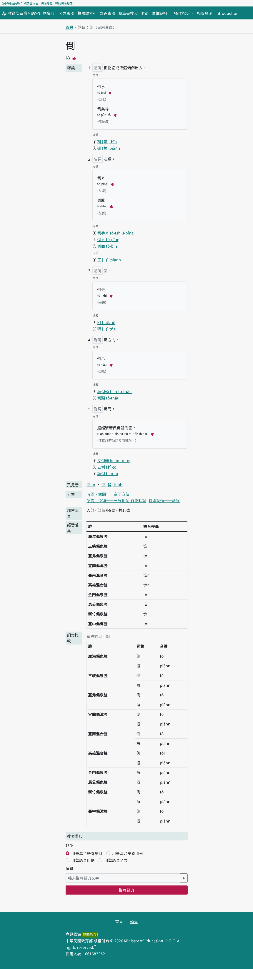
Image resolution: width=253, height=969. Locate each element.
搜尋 (69, 868)
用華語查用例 (83, 860)
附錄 (145, 13)
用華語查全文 (116, 860)
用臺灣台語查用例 (127, 853)
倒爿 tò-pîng (108, 239)
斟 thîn (107, 141)
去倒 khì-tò (106, 467)
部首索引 (107, 13)
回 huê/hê (106, 322)
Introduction (227, 13)
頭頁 (134, 921)
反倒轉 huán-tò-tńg (114, 460)
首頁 (69, 27)
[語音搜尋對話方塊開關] (184, 878)
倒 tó (90, 484)
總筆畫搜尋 (128, 13)
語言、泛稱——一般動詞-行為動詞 (116, 500)
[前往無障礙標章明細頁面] (90, 934)
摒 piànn (108, 148)
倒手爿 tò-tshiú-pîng (115, 233)
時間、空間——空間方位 (107, 494)
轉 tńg (106, 329)
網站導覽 (47, 3)
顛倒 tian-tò (107, 473)
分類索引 (66, 13)
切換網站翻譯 (64, 3)
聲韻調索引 (87, 13)
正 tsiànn (109, 259)
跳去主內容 (31, 3)
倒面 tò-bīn (107, 246)
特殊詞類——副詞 (164, 500)
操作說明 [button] (182, 13)
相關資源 (204, 13)
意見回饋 (73, 934)
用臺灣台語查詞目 (86, 853)
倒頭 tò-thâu (108, 398)
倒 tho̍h (111, 484)
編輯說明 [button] (160, 13)
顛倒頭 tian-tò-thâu (114, 391)
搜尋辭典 (126, 890)
